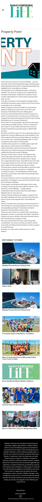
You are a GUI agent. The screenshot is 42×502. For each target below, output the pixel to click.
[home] (21, 10)
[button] (3, 10)
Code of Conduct (20, 493)
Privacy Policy (20, 490)
